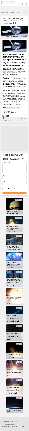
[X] (8, 116)
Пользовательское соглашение (19, 426)
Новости (8, 11)
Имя (4, 175)
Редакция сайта (5, 426)
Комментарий (6, 162)
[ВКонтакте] (3, 116)
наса (18, 107)
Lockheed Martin (11, 107)
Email (4, 181)
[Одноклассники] (6, 116)
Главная (3, 11)
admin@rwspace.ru (10, 424)
